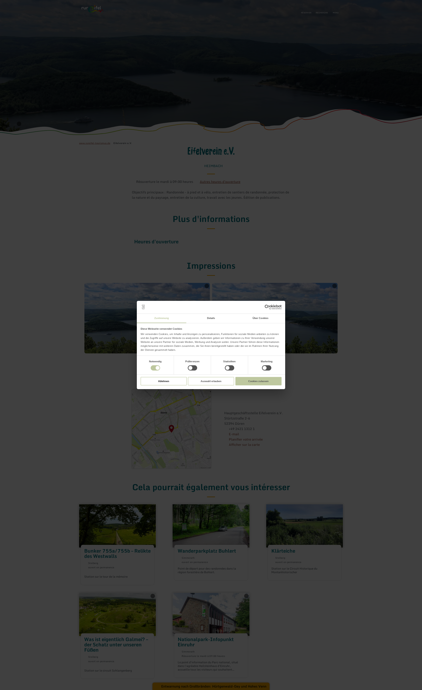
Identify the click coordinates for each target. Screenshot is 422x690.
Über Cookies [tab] (260, 318)
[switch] (192, 368)
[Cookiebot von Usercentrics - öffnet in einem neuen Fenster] (267, 307)
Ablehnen (163, 381)
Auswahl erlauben (211, 381)
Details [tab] (211, 318)
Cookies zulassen (258, 381)
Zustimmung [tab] (161, 318)
